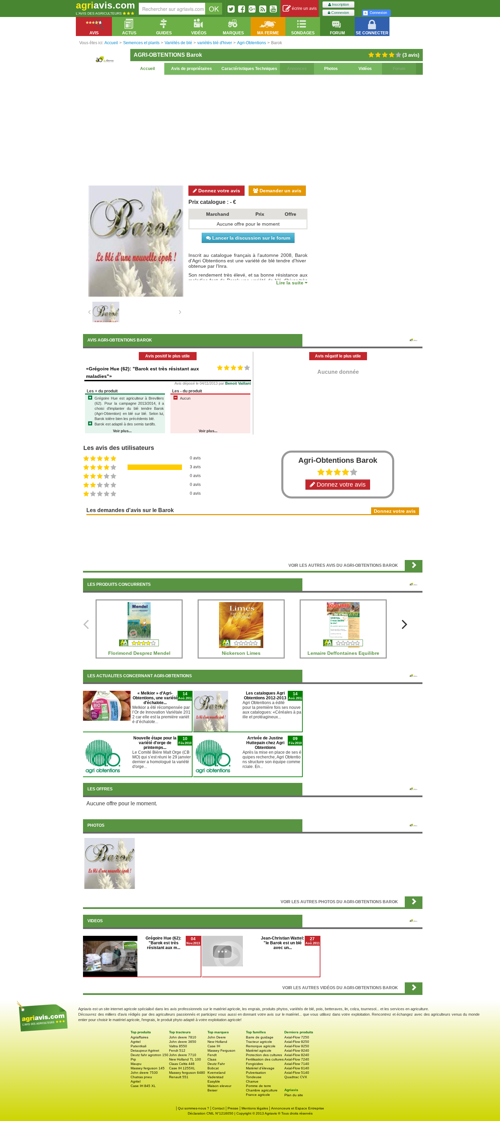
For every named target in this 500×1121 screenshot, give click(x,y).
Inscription (340, 4)
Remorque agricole (261, 1046)
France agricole (258, 1095)
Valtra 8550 (178, 1046)
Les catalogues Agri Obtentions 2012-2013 (265, 695)
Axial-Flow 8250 (296, 1042)
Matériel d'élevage (260, 1068)
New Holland (217, 1042)
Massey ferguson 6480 (187, 1072)
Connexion (339, 13)
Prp (133, 1059)
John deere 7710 (182, 1055)
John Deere (216, 1037)
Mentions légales (254, 1108)
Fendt (212, 1055)
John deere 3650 (182, 1042)
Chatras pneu (141, 1077)
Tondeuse (254, 1077)
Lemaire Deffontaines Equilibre (343, 653)
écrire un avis (304, 8)
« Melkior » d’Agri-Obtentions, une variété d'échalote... (155, 698)
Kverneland (216, 1072)
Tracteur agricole (259, 1042)
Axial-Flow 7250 (296, 1037)
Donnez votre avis (218, 190)
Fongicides (254, 1064)
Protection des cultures (264, 1055)
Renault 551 (178, 1077)
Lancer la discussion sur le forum (250, 238)
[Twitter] (231, 9)
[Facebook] (241, 9)
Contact (218, 1108)
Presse (233, 1108)
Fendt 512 (177, 1050)
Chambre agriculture (262, 1090)
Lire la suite (290, 282)
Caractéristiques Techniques (249, 68)
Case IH (213, 1046)
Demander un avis (279, 190)
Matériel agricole (258, 1050)
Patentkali (138, 1046)
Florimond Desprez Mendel (139, 653)
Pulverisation (256, 1072)
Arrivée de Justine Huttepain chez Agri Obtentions (265, 743)
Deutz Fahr (216, 1064)
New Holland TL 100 (185, 1059)
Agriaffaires (139, 1037)
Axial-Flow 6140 (296, 1068)
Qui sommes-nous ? (193, 1108)
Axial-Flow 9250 (296, 1046)
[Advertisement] (253, 129)
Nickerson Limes (241, 653)
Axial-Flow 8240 (296, 1055)
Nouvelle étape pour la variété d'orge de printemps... (155, 743)
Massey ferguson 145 (148, 1068)
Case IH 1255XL (182, 1068)
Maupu (136, 1064)
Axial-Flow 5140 (296, 1072)
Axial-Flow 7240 (296, 1059)
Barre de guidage (259, 1037)
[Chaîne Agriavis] (273, 9)
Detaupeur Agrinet (145, 1050)
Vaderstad (215, 1077)
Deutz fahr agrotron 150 (149, 1055)
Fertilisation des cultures (265, 1059)
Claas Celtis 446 (182, 1064)
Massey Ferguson (221, 1050)
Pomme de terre (258, 1086)
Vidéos (365, 68)
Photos (331, 68)
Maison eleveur (219, 1086)
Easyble (213, 1081)
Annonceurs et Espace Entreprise (297, 1108)
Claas (211, 1059)
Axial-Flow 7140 (296, 1064)
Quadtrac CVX (295, 1077)
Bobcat (213, 1068)
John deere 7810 (182, 1037)
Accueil (147, 68)
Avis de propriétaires (191, 68)
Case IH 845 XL (143, 1086)
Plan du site (293, 1095)
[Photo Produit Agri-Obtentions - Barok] (109, 863)
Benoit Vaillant (238, 383)
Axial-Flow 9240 (296, 1050)
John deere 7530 (144, 1072)
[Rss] (262, 9)
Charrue (252, 1081)
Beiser (212, 1090)
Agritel (135, 1042)
